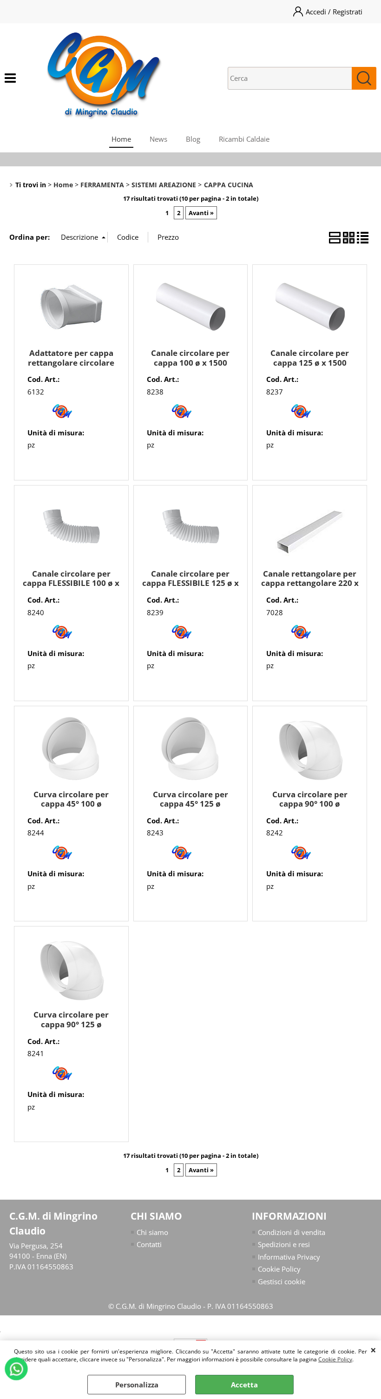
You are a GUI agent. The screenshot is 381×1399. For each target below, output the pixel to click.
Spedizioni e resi (284, 1244)
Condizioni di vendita (291, 1232)
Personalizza (136, 1384)
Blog (193, 139)
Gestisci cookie (281, 1281)
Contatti (149, 1244)
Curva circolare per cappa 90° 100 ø (310, 799)
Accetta (244, 1384)
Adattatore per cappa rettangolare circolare (71, 358)
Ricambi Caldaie (244, 139)
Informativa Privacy (289, 1256)
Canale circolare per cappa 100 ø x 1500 (190, 358)
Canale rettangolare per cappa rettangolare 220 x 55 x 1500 (310, 583)
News (158, 139)
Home (121, 139)
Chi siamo (152, 1232)
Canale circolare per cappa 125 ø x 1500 (309, 358)
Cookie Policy (335, 1359)
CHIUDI (373, 1349)
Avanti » (201, 213)
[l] (62, 420)
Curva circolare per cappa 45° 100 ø (71, 799)
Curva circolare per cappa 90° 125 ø (71, 1019)
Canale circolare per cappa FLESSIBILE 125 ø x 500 (190, 583)
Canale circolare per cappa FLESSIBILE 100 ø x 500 (71, 583)
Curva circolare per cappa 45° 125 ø (190, 799)
